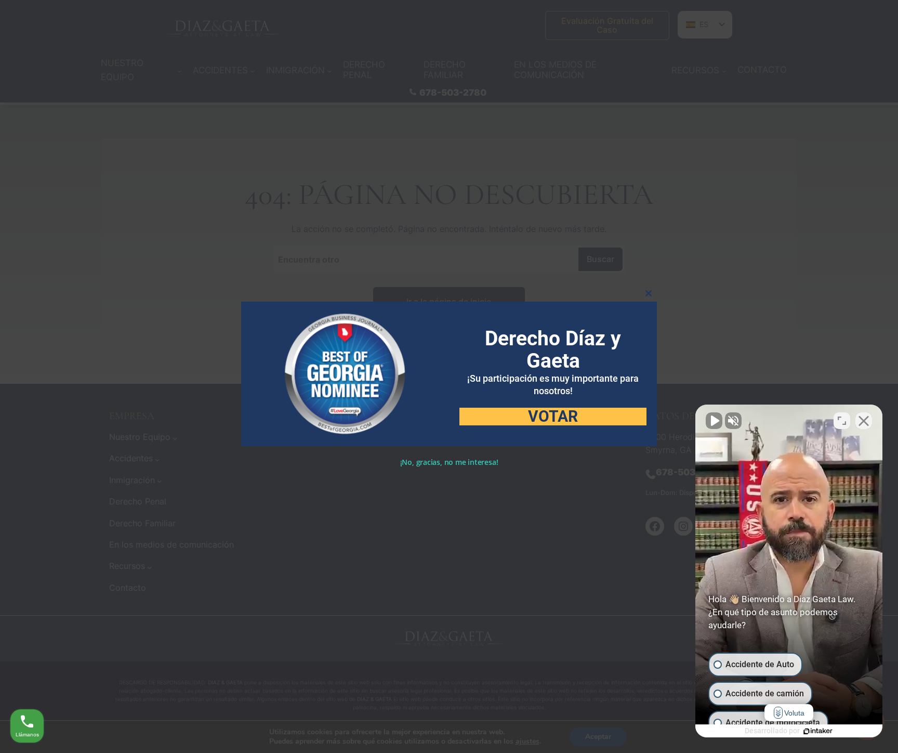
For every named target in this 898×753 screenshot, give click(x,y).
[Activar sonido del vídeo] (714, 420)
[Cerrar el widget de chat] (863, 420)
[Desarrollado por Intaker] (818, 731)
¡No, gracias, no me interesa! (449, 462)
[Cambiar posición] (842, 420)
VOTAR (553, 416)
